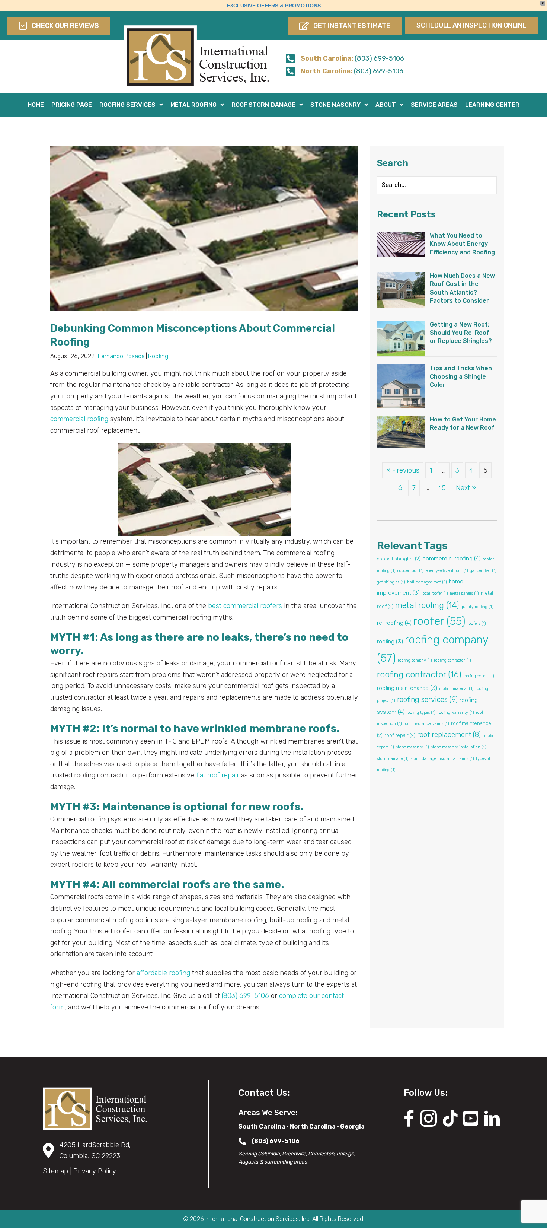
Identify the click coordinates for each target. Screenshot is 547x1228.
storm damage (393, 758)
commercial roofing (79, 419)
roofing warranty (456, 712)
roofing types (421, 712)
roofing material (456, 688)
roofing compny (415, 660)
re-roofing (394, 622)
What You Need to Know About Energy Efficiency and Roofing (462, 244)
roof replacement (449, 734)
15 (442, 488)
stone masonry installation (458, 747)
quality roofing (477, 606)
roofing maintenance (407, 688)
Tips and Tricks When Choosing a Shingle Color (461, 376)
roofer (439, 621)
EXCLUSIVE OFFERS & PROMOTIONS (274, 6)
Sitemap (55, 1171)
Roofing (158, 356)
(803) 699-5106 (245, 996)
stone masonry (412, 747)
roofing (390, 641)
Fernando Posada (121, 356)
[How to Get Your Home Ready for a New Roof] (401, 431)
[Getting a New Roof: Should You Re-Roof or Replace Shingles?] (401, 338)
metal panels (464, 593)
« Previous (402, 470)
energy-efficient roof (447, 570)
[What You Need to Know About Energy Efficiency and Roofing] (401, 244)
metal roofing (427, 605)
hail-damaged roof (427, 582)
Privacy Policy (94, 1171)
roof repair (399, 735)
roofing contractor (419, 674)
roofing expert (478, 676)
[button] (345, 26)
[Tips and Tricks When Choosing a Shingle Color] (401, 385)
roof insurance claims (426, 723)
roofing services (427, 699)
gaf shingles (391, 582)
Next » (466, 488)
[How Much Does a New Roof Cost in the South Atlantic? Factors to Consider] (401, 289)
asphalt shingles (398, 558)
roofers (476, 623)
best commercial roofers (245, 606)
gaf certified (483, 570)
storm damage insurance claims (442, 758)
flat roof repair (217, 775)
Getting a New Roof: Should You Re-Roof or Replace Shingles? (461, 333)
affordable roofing (163, 973)
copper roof (410, 570)
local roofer (435, 593)
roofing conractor (452, 660)
